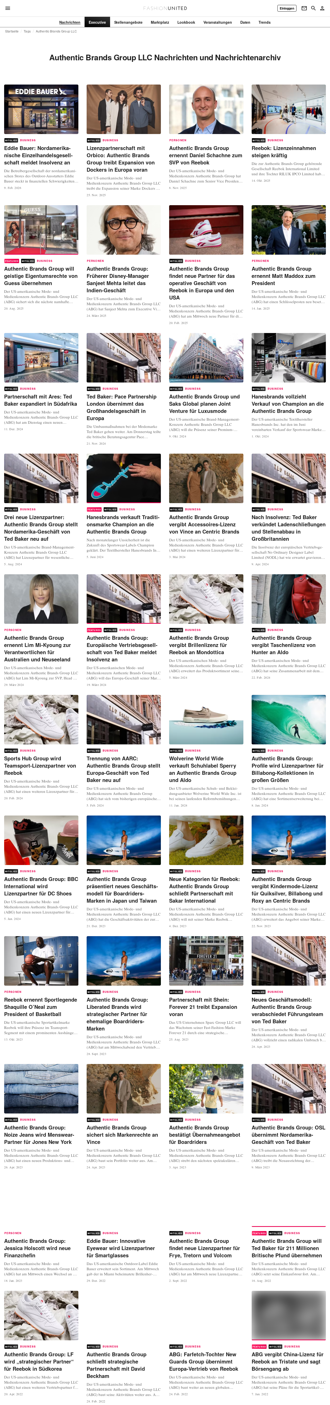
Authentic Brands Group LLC (56, 31)
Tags (27, 31)
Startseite (12, 31)
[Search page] (313, 8)
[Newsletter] (304, 8)
